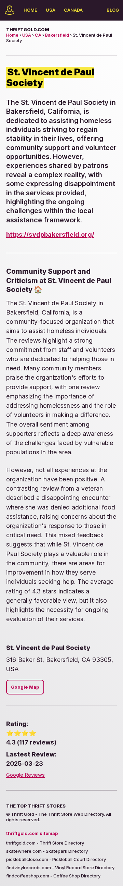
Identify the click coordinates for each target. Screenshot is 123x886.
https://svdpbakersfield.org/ (50, 234)
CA (38, 35)
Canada (73, 10)
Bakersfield (57, 35)
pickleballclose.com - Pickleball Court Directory (56, 859)
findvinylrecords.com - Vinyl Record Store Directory (60, 867)
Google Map (25, 687)
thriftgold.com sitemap (32, 833)
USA (50, 10)
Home (30, 10)
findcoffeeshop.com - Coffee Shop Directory (53, 875)
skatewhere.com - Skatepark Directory (47, 851)
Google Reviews (25, 775)
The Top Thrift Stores (36, 806)
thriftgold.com (27, 29)
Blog (113, 10)
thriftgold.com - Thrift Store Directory (45, 843)
